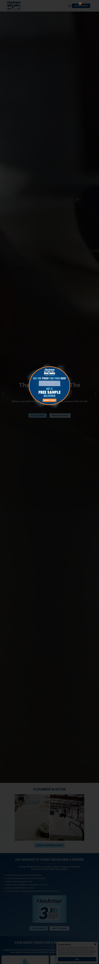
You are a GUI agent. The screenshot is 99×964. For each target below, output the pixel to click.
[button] (80, 3)
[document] (49, 482)
